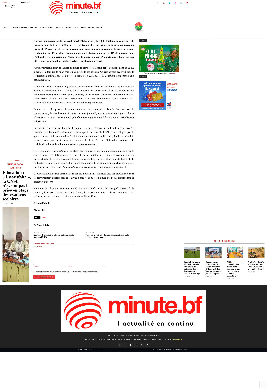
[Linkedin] (163, 3)
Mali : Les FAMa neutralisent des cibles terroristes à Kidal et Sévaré (256, 265)
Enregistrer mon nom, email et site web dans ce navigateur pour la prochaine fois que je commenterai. (66, 271)
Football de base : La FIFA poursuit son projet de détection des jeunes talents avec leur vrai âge (192, 268)
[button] (26, 2)
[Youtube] (186, 3)
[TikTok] (175, 3)
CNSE (44, 217)
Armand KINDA (43, 225)
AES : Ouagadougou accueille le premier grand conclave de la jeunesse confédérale (233, 269)
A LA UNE (15, 161)
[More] (26, 204)
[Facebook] (158, 3)
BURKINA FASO (15, 164)
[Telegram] (169, 3)
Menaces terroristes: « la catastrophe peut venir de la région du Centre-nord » (107, 236)
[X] (181, 3)
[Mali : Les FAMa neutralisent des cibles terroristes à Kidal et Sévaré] (256, 252)
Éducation (15, 168)
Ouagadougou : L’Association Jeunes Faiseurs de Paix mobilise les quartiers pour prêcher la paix (213, 268)
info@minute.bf (177, 339)
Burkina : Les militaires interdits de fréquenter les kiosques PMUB (54, 236)
